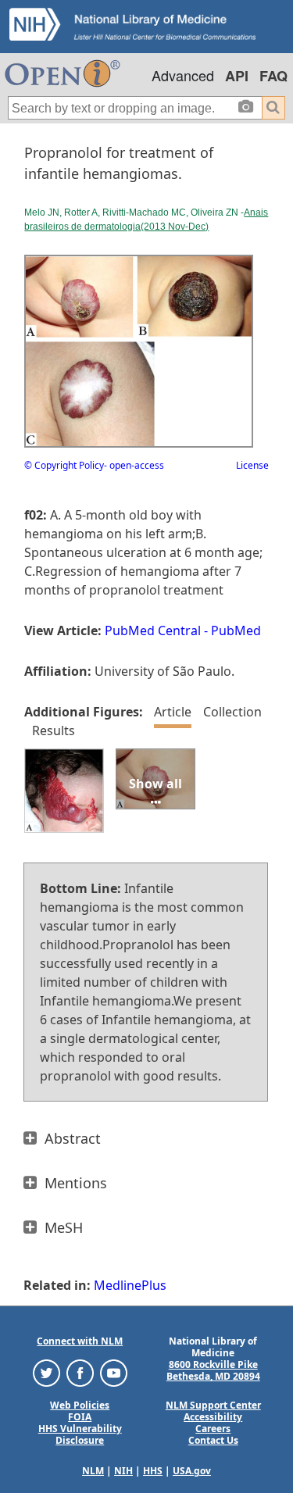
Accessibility (213, 1416)
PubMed (236, 630)
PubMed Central (153, 630)
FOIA (79, 1416)
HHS (153, 1470)
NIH (123, 1470)
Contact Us (213, 1440)
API (236, 76)
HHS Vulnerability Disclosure (80, 1434)
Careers (212, 1428)
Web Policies (79, 1405)
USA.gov (192, 1470)
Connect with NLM (80, 1341)
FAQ (273, 76)
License (252, 465)
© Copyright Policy (64, 465)
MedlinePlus (130, 1285)
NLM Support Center (213, 1405)
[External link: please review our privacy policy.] (46, 1372)
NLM (93, 1470)
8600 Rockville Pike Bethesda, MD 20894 (213, 1370)
